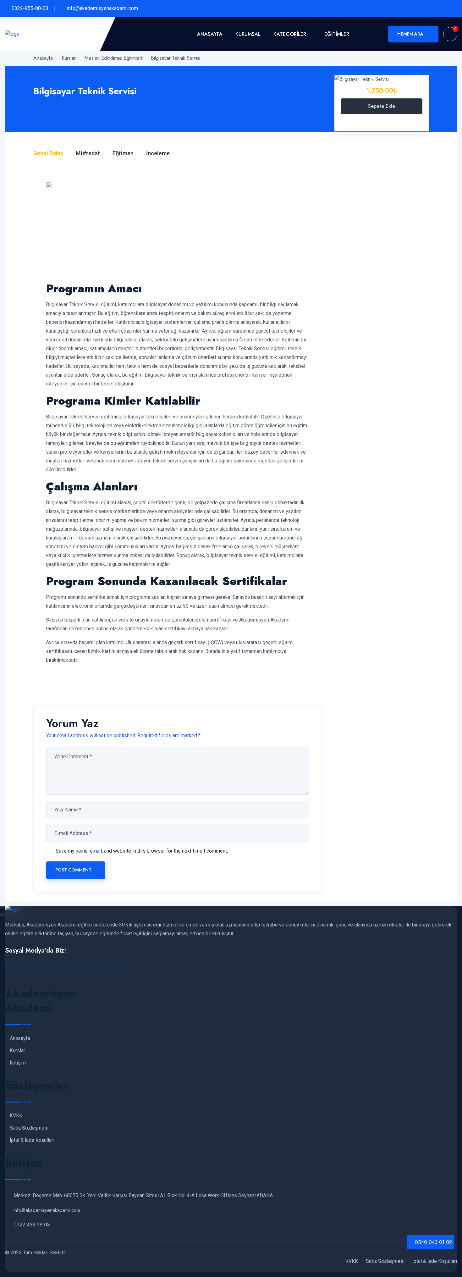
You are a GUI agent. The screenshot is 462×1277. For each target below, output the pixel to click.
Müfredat (88, 154)
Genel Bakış (48, 154)
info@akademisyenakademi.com (102, 8)
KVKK (16, 1116)
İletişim (18, 1063)
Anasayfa (210, 34)
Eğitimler (336, 34)
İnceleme (158, 154)
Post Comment (73, 870)
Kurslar (17, 1050)
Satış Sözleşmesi (29, 1128)
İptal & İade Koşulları (32, 1140)
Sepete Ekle (381, 106)
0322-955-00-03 (30, 8)
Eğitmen (123, 154)
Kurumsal (248, 34)
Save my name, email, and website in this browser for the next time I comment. (142, 851)
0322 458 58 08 (32, 1224)
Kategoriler (289, 34)
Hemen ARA (410, 34)
